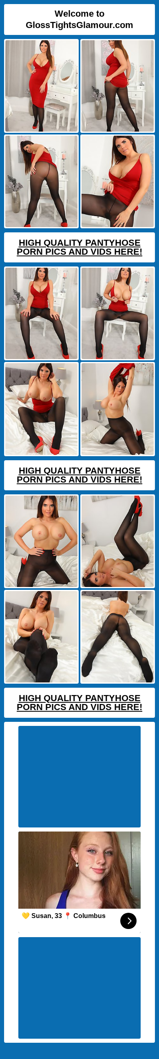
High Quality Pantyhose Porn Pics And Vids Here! (79, 247)
